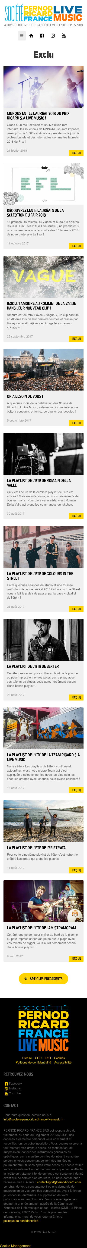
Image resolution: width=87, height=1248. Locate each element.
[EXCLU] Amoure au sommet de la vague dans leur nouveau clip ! (41, 305)
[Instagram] (52, 36)
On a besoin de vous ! (25, 396)
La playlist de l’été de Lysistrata (36, 848)
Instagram (16, 1088)
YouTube (15, 1093)
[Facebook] (41, 36)
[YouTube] (63, 36)
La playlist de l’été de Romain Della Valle (39, 483)
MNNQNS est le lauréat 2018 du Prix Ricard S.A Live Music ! (38, 115)
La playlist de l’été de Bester (33, 666)
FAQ (48, 1058)
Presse (27, 1058)
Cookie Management (15, 1245)
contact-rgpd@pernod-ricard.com (59, 1182)
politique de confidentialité (20, 1220)
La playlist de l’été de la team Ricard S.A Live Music (43, 757)
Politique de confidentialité (33, 1062)
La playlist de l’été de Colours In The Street (40, 576)
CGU (38, 1058)
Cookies (59, 1058)
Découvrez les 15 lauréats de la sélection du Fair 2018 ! (35, 212)
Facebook (15, 1083)
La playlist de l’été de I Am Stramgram (41, 928)
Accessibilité (62, 1062)
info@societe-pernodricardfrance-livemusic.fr (33, 1119)
